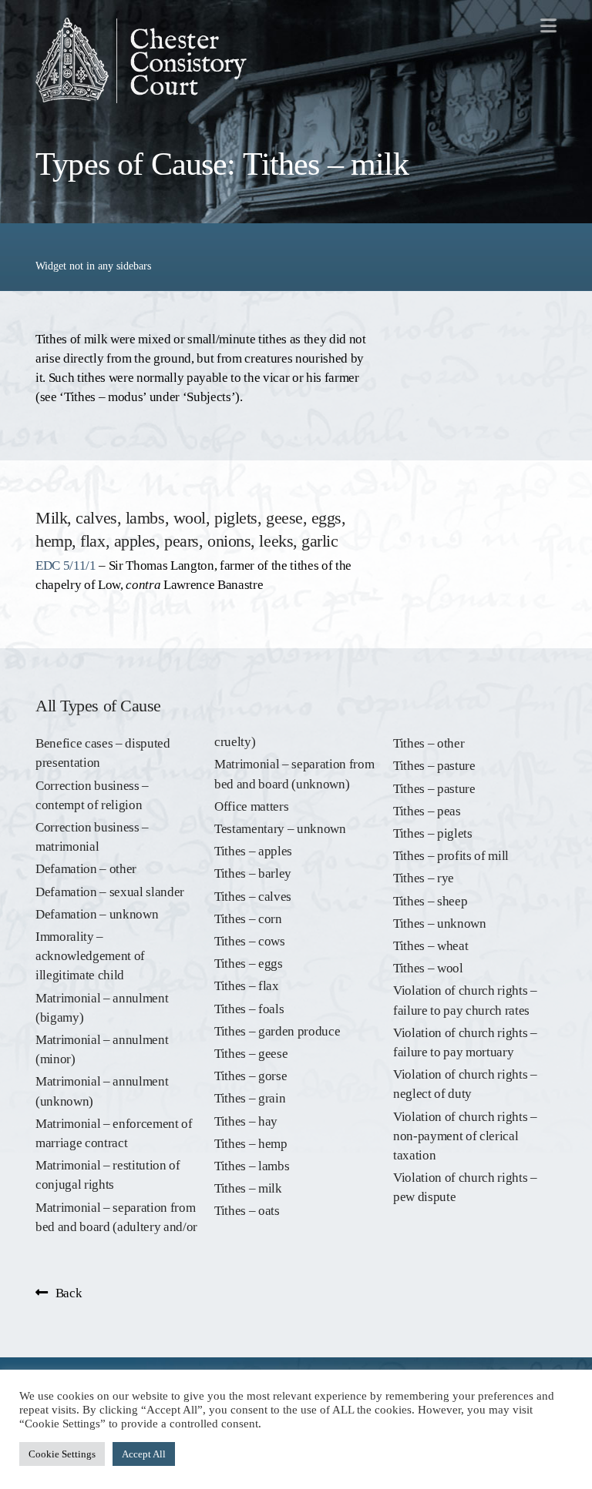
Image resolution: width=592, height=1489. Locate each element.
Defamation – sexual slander (109, 892)
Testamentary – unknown (280, 828)
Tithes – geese (251, 1053)
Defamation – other (85, 869)
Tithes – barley (252, 873)
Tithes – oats (247, 1210)
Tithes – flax (246, 986)
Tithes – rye (423, 878)
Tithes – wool (428, 968)
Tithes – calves (252, 896)
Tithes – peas (427, 811)
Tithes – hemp (251, 1143)
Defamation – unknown (96, 914)
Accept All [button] (144, 1454)
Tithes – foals (249, 1009)
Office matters (251, 806)
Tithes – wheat (430, 946)
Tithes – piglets (433, 833)
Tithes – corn (248, 919)
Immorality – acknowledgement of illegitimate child (90, 955)
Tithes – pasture (434, 765)
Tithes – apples (253, 851)
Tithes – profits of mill (451, 855)
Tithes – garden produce (277, 1031)
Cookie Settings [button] (62, 1454)
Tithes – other (428, 743)
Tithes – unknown (439, 923)
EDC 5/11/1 (65, 565)
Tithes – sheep (430, 901)
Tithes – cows (249, 941)
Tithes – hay (246, 1121)
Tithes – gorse (250, 1076)
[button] (548, 25)
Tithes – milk (248, 1188)
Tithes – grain (249, 1098)
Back (69, 1293)
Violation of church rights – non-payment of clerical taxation (465, 1136)
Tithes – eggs (248, 963)
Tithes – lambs (251, 1166)
